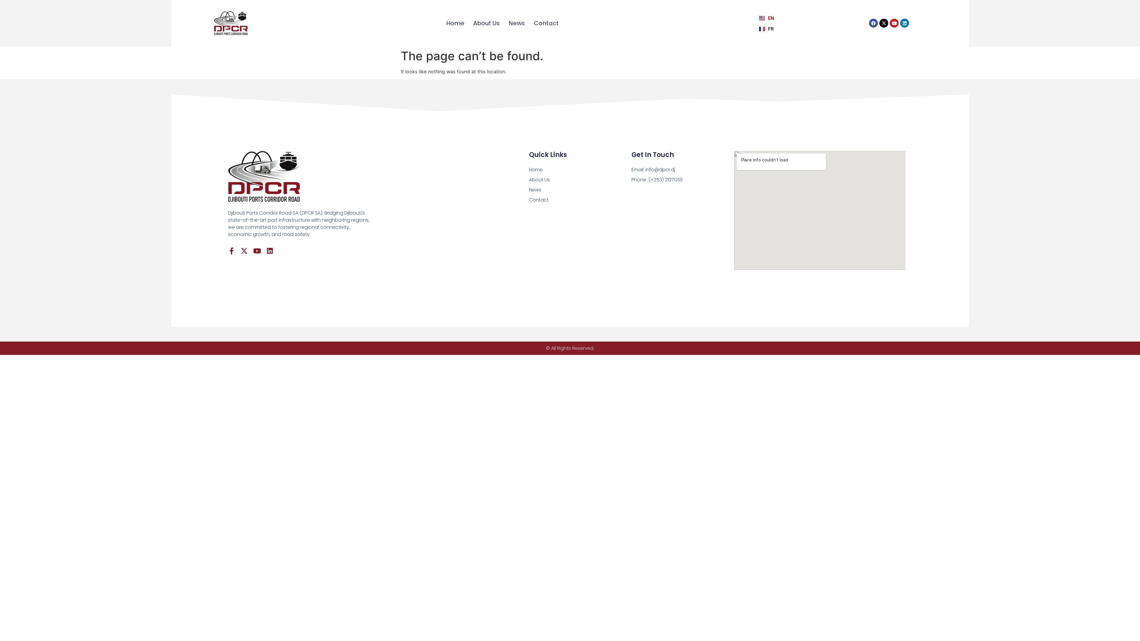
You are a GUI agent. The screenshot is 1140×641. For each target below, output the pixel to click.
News (517, 23)
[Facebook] (873, 23)
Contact (546, 23)
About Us (486, 23)
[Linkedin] (904, 23)
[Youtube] (894, 23)
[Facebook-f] (231, 250)
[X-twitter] (883, 23)
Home (455, 23)
